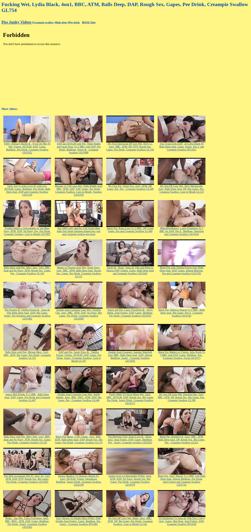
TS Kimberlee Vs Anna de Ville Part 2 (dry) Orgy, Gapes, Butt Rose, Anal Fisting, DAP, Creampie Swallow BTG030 (182, 521)
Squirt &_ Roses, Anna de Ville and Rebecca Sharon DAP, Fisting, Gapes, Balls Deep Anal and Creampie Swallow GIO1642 (130, 270)
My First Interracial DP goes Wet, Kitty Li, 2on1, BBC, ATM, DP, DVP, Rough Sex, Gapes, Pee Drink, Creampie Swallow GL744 (130, 146)
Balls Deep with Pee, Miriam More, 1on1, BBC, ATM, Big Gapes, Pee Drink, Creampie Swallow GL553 (27, 355)
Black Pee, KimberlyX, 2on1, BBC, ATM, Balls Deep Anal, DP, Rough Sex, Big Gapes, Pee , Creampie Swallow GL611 (181, 439)
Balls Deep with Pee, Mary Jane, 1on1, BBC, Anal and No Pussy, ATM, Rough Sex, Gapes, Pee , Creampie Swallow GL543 (27, 270)
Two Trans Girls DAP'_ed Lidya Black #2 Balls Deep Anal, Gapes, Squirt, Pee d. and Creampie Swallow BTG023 (181, 146)
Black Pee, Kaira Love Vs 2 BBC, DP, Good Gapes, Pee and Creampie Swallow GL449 (130, 230)
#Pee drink (74, 22)
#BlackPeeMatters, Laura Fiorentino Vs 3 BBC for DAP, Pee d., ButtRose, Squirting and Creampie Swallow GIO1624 (181, 231)
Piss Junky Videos (16, 22)
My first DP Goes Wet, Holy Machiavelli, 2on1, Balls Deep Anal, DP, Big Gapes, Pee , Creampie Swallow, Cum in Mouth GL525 (181, 189)
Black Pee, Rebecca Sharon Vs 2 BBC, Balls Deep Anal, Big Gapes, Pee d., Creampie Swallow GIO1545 (182, 313)
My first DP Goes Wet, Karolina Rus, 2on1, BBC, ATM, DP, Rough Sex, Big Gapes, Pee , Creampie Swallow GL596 (181, 397)
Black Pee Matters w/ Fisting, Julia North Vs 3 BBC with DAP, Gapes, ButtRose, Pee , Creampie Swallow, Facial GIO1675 (181, 355)
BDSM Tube (89, 22)
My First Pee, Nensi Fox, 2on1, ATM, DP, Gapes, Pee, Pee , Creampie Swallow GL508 (130, 187)
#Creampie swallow (43, 22)
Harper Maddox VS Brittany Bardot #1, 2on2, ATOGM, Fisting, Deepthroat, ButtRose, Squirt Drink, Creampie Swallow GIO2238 (78, 480)
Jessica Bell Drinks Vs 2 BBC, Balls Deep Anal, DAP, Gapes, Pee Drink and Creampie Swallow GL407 (27, 397)
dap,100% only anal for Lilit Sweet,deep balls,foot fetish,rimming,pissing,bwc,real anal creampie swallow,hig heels (78, 231)
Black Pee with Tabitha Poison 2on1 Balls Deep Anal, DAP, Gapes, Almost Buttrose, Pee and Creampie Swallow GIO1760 (181, 270)
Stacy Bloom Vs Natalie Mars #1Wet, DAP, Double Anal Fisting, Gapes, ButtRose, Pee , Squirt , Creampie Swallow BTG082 (79, 521)
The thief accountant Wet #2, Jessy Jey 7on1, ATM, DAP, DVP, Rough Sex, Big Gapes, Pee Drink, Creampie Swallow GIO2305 (27, 479)
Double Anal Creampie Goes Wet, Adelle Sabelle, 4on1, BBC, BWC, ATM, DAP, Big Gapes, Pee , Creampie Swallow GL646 (79, 397)
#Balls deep (60, 22)
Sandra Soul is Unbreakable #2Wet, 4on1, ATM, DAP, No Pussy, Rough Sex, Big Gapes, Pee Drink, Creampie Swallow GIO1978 (130, 480)
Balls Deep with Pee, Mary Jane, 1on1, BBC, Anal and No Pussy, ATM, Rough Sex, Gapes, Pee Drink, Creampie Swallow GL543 (27, 439)
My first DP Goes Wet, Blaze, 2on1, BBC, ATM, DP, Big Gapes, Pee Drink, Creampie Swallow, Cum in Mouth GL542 (130, 521)
